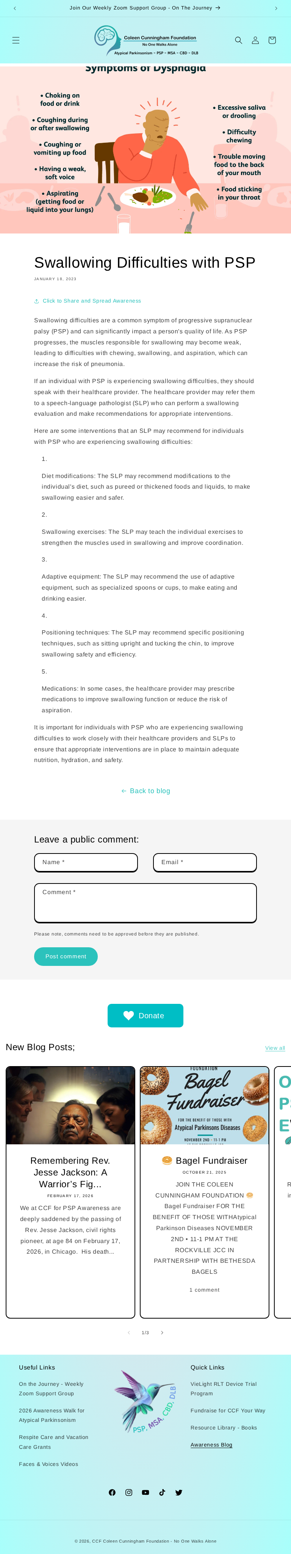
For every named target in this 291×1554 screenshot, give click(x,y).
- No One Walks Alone (193, 1541)
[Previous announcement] (14, 8)
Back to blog (150, 791)
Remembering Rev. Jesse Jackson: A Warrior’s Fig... (70, 1172)
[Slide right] (162, 1332)
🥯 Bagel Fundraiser (204, 1160)
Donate (151, 1015)
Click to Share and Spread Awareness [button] (92, 301)
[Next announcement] (276, 8)
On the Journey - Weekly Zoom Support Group (51, 1388)
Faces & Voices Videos (48, 1464)
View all (275, 1048)
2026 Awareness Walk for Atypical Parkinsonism (52, 1415)
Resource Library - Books (224, 1428)
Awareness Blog (211, 1445)
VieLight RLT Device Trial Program (224, 1388)
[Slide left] (128, 1332)
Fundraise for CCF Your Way (228, 1410)
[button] (16, 40)
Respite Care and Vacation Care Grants (54, 1442)
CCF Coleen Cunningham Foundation (130, 1541)
